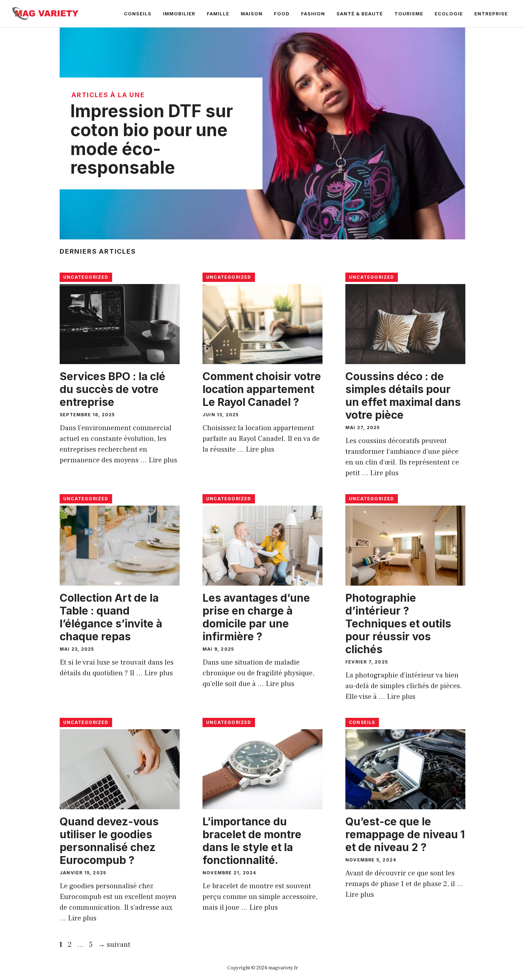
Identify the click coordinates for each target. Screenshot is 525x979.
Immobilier (179, 13)
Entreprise (491, 13)
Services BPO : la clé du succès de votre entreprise (112, 389)
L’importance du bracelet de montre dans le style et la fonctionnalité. (251, 840)
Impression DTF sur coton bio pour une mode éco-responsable (151, 139)
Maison (251, 13)
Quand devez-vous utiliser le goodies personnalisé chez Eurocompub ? (109, 840)
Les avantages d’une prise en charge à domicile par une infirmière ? (256, 617)
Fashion (313, 13)
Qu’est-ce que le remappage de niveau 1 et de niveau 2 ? (405, 834)
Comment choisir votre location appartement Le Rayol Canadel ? (261, 389)
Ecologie (449, 13)
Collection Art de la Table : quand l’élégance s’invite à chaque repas (111, 617)
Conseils (137, 13)
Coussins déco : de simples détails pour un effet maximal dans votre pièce (403, 395)
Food (282, 13)
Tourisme (408, 13)
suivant (114, 944)
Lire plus (163, 460)
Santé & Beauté (359, 13)
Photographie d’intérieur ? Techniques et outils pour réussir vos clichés (398, 623)
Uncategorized (86, 277)
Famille (218, 13)
